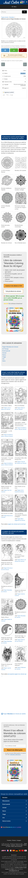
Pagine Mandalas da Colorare (10, 346)
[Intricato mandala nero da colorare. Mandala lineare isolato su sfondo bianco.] (7, 240)
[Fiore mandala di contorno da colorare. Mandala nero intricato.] (7, 203)
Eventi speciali (6, 350)
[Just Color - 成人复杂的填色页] (23, 850)
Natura (4, 355)
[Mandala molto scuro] (21, 240)
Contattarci (13, 845)
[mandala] (21, 186)
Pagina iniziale (4, 17)
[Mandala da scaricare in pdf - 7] (7, 584)
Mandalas (11, 17)
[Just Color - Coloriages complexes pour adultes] (8, 850)
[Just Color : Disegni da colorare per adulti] (13, 2)
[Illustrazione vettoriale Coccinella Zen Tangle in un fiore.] (21, 203)
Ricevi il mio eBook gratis (14, 750)
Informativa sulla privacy (15, 754)
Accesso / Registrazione (24, 2)
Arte (3, 359)
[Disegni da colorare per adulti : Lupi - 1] (7, 662)
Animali (4, 353)
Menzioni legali (19, 845)
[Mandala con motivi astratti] (21, 168)
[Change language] (26, 2)
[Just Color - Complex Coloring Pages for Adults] (3, 850)
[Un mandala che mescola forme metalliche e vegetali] (7, 186)
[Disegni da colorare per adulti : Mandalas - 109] (7, 635)
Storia (3, 361)
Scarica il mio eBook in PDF (13, 286)
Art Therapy (5, 348)
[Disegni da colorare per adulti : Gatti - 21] (21, 588)
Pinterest (14, 840)
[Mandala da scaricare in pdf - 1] (21, 609)
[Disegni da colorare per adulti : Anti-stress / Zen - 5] (7, 560)
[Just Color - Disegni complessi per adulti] (11, 850)
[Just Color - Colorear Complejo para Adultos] (14, 850)
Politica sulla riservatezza (16, 846)
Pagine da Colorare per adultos (14, 713)
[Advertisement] (14, 115)
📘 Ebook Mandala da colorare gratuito (11, 827)
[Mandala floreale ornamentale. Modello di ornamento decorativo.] (21, 223)
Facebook (9, 840)
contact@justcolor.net (14, 870)
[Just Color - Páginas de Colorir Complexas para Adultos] (20, 850)
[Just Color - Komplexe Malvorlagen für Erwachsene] (17, 850)
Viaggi (4, 357)
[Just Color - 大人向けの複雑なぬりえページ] (25, 850)
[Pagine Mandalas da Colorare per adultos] (2, 713)
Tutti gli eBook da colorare (13, 291)
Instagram (19, 840)
